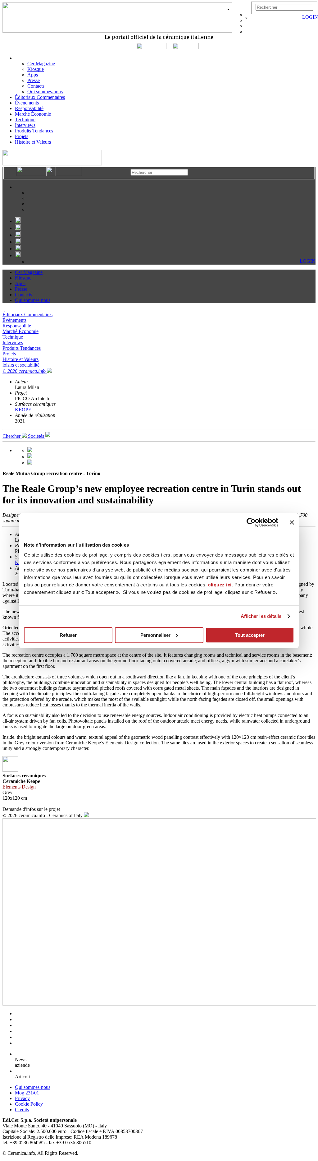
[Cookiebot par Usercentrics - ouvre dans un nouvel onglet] (251, 522)
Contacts (35, 86)
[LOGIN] (254, 17)
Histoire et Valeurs (33, 142)
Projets (21, 136)
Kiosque (35, 69)
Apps (32, 74)
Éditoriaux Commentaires (40, 97)
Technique (25, 119)
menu (20, 58)
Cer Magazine (41, 63)
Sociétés (36, 436)
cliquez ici (220, 584)
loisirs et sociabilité (20, 365)
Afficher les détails (261, 616)
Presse (33, 80)
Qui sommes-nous (45, 91)
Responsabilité (29, 108)
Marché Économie (33, 114)
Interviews (25, 125)
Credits (22, 1109)
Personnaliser (155, 635)
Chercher (12, 436)
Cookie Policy (29, 1104)
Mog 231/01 (27, 1092)
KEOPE (23, 409)
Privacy (22, 1098)
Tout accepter (250, 635)
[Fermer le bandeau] (292, 522)
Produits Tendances (34, 130)
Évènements (27, 102)
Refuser (68, 635)
